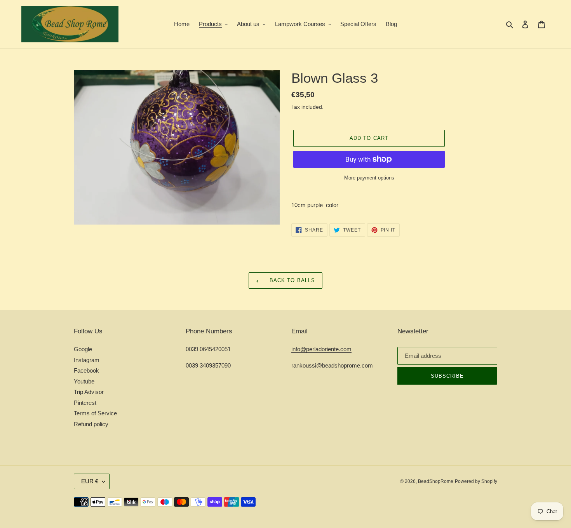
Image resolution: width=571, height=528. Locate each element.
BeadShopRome (435, 481)
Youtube (84, 381)
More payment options (369, 178)
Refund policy (91, 424)
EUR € (89, 481)
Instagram (86, 360)
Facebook (86, 370)
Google (83, 349)
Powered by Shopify (476, 481)
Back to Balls (291, 280)
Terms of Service (95, 413)
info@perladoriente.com (321, 349)
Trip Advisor (89, 392)
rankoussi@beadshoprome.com (332, 365)
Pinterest (85, 402)
